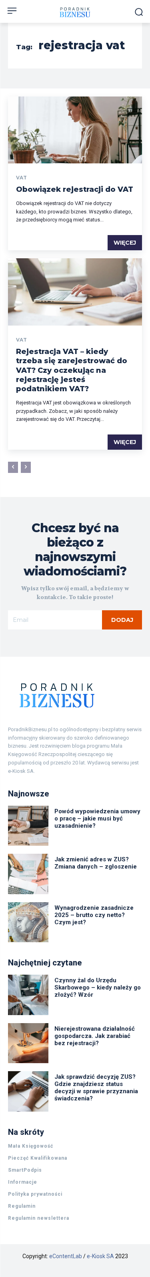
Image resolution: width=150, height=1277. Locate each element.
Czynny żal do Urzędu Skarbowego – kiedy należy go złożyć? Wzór (97, 987)
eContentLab (65, 1256)
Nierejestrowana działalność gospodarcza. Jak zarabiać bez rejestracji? (94, 1036)
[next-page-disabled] (26, 467)
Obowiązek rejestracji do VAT (74, 189)
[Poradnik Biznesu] (75, 695)
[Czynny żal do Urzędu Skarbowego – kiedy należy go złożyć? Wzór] (28, 995)
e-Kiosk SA (100, 1256)
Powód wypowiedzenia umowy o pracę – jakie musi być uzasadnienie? (97, 818)
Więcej (125, 242)
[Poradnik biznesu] (75, 12)
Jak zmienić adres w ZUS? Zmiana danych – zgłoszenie (95, 863)
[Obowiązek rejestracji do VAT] (75, 130)
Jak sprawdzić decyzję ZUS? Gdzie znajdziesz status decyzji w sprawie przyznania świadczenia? (96, 1087)
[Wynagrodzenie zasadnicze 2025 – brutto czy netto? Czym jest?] (28, 922)
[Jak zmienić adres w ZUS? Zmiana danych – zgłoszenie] (28, 874)
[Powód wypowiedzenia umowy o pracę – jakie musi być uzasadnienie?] (28, 826)
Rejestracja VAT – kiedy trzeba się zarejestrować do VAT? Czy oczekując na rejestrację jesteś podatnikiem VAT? (71, 370)
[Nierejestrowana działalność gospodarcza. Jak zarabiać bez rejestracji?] (28, 1043)
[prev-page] (13, 467)
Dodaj (122, 619)
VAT (21, 177)
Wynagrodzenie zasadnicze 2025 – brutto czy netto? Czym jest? (94, 915)
